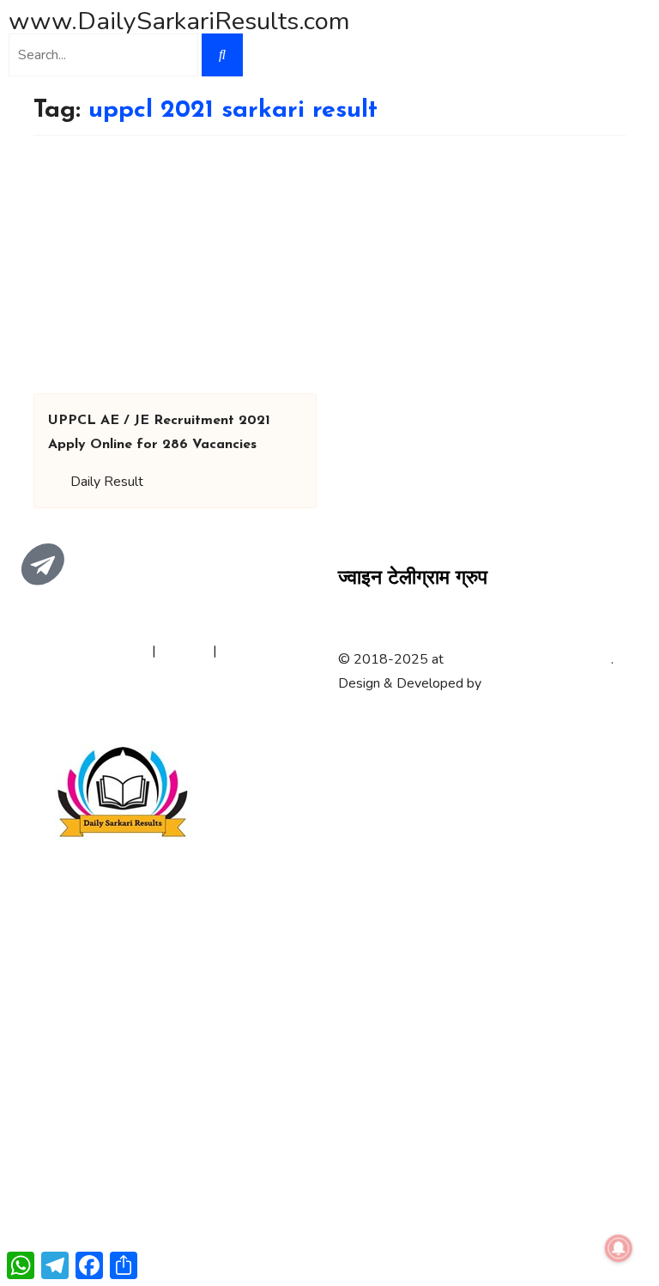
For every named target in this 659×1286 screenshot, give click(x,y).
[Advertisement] (329, 264)
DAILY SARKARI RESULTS (529, 659)
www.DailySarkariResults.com (179, 21)
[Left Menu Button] (9, 733)
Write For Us (260, 650)
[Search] (222, 54)
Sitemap (184, 650)
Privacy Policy (107, 650)
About (36, 650)
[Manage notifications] (618, 1248)
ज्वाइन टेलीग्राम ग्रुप (412, 579)
